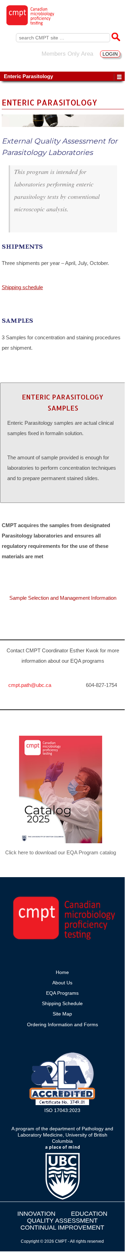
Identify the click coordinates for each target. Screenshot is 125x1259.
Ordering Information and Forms (62, 1024)
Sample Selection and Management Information (62, 598)
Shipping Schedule (62, 1003)
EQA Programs (62, 993)
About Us (62, 982)
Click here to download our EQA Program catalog (60, 852)
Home (62, 972)
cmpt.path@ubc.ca (29, 685)
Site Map (62, 1014)
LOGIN (110, 54)
